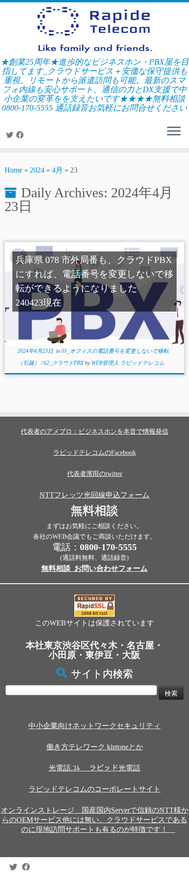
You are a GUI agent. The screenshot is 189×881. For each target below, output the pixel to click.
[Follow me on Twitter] (11, 135)
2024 (37, 170)
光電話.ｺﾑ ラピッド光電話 (94, 768)
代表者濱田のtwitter (94, 473)
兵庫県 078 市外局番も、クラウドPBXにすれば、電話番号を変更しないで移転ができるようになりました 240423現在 (94, 281)
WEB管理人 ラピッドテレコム (127, 363)
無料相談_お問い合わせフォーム (94, 568)
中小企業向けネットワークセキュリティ (94, 726)
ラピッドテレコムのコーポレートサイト (94, 789)
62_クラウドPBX (64, 363)
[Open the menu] (174, 132)
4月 (57, 170)
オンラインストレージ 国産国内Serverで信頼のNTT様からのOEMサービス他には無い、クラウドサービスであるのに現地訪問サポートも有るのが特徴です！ (95, 819)
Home (13, 170)
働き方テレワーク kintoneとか (94, 747)
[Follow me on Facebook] (21, 135)
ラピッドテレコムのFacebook (94, 452)
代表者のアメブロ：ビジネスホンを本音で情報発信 (94, 431)
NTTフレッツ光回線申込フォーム (94, 495)
